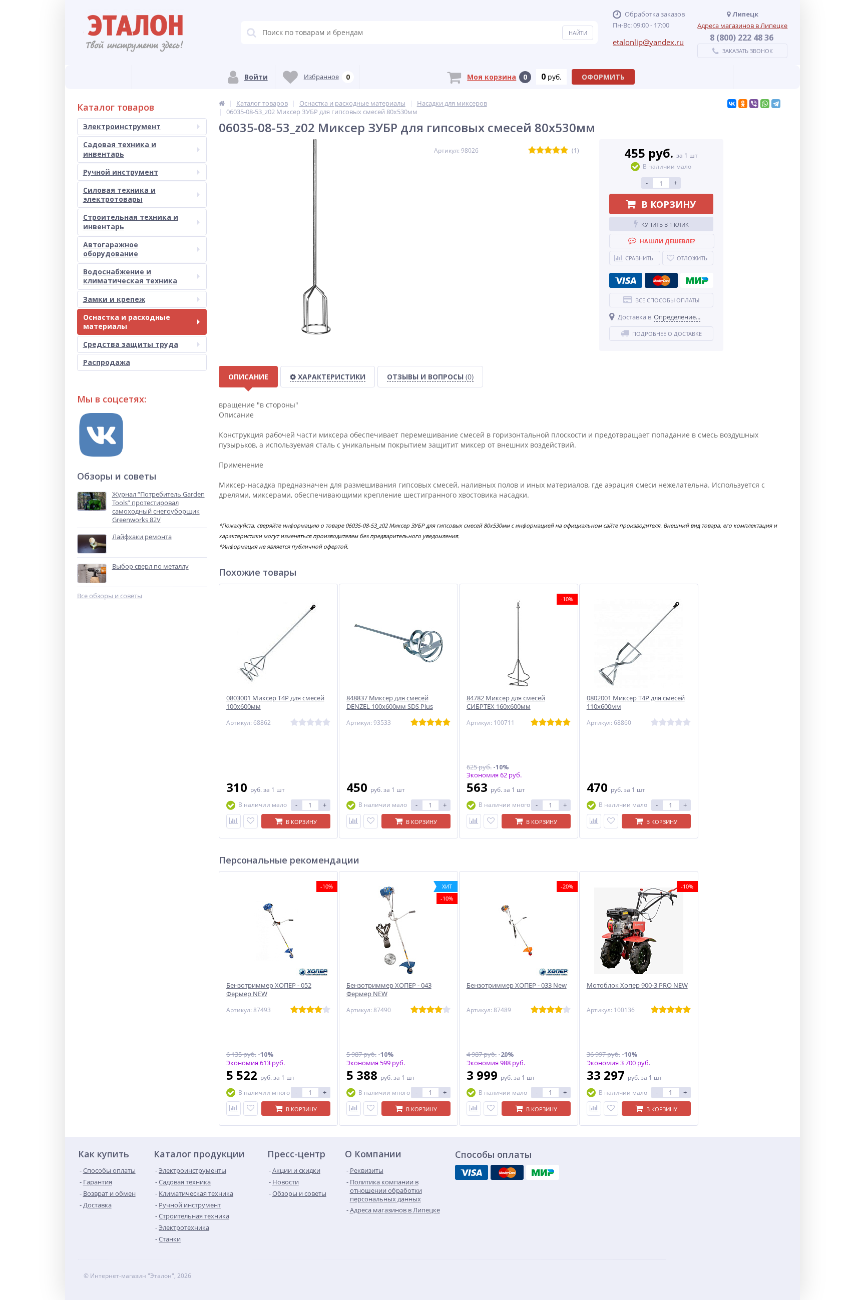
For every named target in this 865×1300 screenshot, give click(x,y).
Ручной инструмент (120, 172)
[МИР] (696, 280)
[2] (540, 150)
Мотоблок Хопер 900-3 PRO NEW (637, 985)
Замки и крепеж (114, 299)
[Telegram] (775, 103)
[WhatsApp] (764, 103)
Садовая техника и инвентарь (119, 149)
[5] (564, 150)
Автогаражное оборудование (110, 249)
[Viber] (753, 103)
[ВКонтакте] (731, 103)
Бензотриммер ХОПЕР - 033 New (517, 985)
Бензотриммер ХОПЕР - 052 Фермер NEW (268, 989)
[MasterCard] (661, 280)
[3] (548, 150)
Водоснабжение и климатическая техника (130, 276)
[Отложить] (250, 821)
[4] (556, 150)
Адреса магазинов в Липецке (742, 25)
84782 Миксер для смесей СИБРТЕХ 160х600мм (506, 702)
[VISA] (625, 280)
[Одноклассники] (742, 103)
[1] (532, 150)
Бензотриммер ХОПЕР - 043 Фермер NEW (388, 989)
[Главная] (222, 103)
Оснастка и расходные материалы (126, 321)
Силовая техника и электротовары (119, 194)
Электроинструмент (122, 126)
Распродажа (106, 362)
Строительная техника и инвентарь (130, 221)
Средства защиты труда (130, 344)
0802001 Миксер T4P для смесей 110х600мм (636, 702)
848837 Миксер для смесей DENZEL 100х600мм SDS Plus (389, 702)
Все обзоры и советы (109, 596)
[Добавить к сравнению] (233, 821)
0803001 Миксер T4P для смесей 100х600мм (275, 702)
